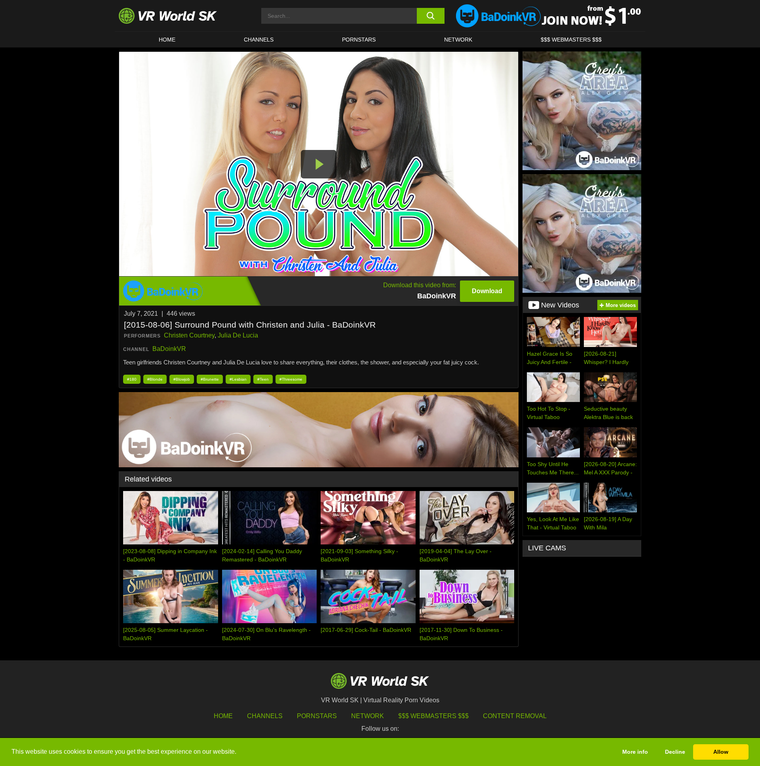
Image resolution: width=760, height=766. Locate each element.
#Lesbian (238, 379)
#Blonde (155, 379)
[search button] (430, 16)
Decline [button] (675, 752)
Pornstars (359, 39)
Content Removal (515, 716)
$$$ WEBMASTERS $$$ (571, 39)
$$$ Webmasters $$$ (433, 716)
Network (458, 39)
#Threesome (290, 379)
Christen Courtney (189, 335)
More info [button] (635, 752)
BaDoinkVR (169, 348)
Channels (259, 39)
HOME (167, 39)
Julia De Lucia (238, 335)
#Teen (263, 379)
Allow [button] (720, 752)
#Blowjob (181, 379)
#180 (132, 379)
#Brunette (210, 379)
